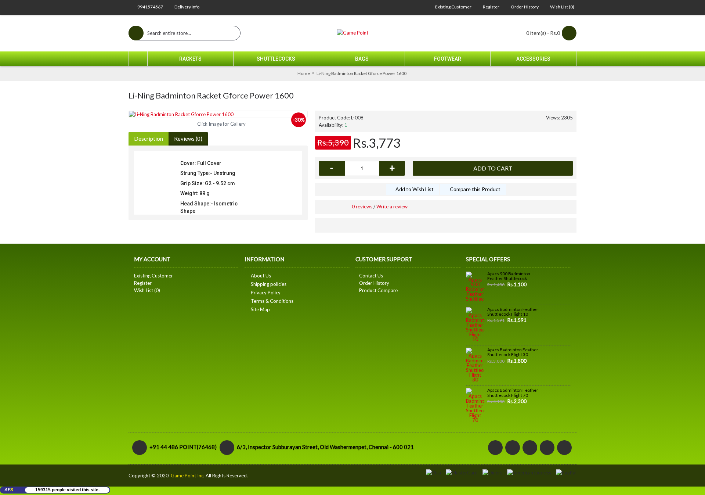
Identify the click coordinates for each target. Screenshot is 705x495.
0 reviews (362, 206)
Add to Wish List (414, 189)
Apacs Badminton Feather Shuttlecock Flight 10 (512, 312)
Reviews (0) (188, 138)
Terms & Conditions (272, 301)
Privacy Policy (266, 292)
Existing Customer (153, 276)
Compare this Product (475, 189)
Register (143, 283)
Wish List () (147, 290)
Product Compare (378, 290)
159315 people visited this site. (67, 489)
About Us (261, 276)
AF (8, 489)
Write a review (392, 206)
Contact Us (371, 276)
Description (148, 138)
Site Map (260, 309)
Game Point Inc (187, 475)
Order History (374, 283)
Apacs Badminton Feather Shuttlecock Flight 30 (512, 352)
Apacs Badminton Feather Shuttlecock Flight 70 (512, 393)
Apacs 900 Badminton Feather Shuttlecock (508, 276)
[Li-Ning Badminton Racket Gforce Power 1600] (218, 114)
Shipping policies (268, 284)
